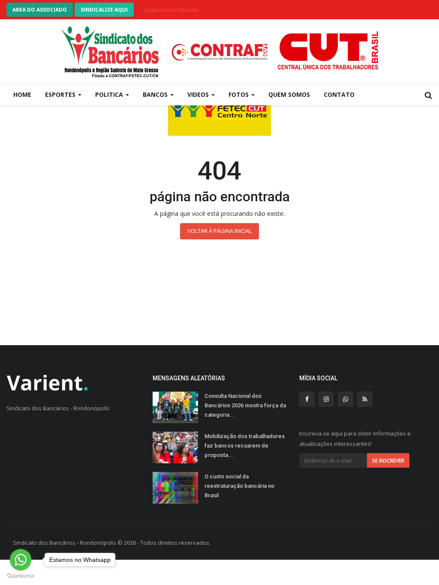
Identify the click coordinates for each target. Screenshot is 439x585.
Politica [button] (110, 94)
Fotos (239, 94)
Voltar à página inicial (219, 231)
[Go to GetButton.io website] (20, 576)
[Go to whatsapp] (20, 559)
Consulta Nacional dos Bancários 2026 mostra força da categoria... (245, 405)
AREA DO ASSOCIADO (39, 9)
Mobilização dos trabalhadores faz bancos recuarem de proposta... (244, 445)
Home (22, 94)
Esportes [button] (61, 94)
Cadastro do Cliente (171, 10)
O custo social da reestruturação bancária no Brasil (239, 485)
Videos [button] (198, 94)
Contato (339, 94)
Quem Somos (289, 94)
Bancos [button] (156, 94)
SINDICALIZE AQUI (104, 9)
